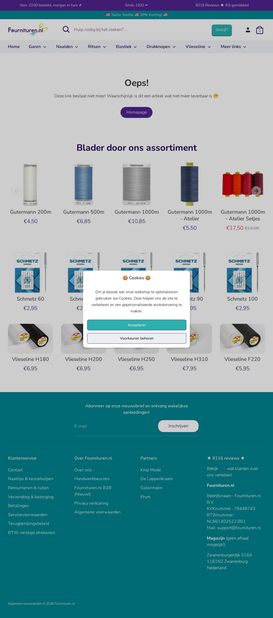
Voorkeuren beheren (137, 338)
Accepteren (137, 324)
